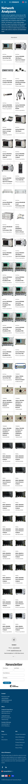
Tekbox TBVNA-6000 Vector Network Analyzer (20, 377)
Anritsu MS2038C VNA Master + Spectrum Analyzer (20, 58)
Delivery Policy (19, 745)
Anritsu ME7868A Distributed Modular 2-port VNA (20, 82)
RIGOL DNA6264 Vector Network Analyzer (19, 506)
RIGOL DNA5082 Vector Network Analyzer (19, 482)
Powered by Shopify (16, 779)
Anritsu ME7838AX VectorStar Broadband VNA (7, 278)
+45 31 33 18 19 (16, 648)
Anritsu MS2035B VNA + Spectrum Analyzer (19, 155)
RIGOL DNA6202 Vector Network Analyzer (19, 530)
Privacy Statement (20, 742)
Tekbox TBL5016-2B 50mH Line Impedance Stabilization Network (19, 404)
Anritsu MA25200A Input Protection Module (20, 106)
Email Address (6, 673)
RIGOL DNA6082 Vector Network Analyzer (19, 579)
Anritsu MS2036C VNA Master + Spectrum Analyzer (7, 179)
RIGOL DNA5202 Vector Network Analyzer (19, 457)
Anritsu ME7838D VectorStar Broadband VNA (19, 329)
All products (4, 739)
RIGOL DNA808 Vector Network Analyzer (7, 628)
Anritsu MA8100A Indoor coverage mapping (7, 131)
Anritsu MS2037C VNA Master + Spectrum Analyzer (20, 254)
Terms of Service (19, 739)
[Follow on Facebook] (2, 767)
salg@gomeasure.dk (6, 700)
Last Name (16, 668)
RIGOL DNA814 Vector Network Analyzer (19, 628)
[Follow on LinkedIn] (6, 767)
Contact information (20, 734)
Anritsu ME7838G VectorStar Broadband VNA (7, 353)
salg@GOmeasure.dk (16, 650)
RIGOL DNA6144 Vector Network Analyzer (19, 555)
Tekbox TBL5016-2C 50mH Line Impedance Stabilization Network (19, 432)
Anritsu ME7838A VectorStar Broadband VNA (19, 278)
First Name (5, 668)
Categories (4, 734)
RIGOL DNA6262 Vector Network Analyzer (7, 530)
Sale (2, 737)
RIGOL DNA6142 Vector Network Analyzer (7, 579)
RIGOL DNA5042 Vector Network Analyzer (7, 506)
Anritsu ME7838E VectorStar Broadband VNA (19, 303)
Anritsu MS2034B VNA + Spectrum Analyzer (7, 155)
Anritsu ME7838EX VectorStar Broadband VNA (7, 329)
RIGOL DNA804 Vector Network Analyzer (19, 603)
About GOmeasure (20, 737)
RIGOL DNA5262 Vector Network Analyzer (7, 457)
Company (5, 677)
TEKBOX (17, 374)
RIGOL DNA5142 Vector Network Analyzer (7, 482)
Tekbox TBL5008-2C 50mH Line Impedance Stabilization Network (7, 432)
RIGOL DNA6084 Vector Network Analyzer (7, 603)
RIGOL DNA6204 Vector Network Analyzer (7, 555)
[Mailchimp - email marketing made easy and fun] (14, 687)
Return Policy (18, 747)
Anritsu (4, 54)
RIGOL (4, 454)
